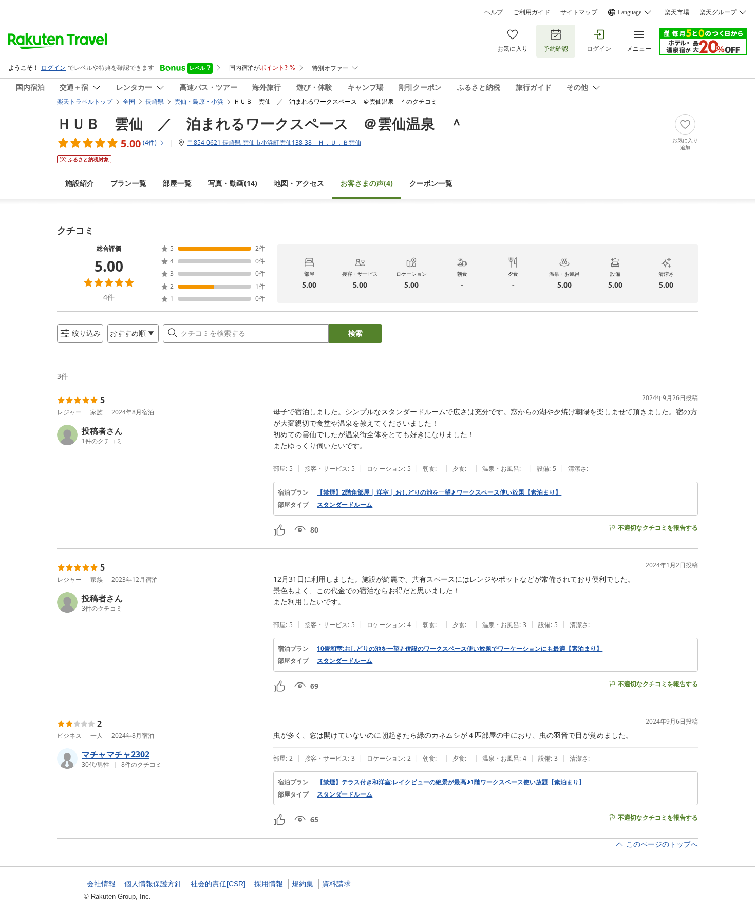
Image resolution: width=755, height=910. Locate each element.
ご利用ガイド (531, 12)
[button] (161, 435)
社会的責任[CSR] (218, 884)
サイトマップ (578, 12)
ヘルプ (493, 12)
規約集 (302, 884)
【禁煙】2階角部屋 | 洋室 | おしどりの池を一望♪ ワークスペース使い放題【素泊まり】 (439, 492)
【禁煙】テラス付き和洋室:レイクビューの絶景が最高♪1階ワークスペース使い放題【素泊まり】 (451, 782)
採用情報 (268, 884)
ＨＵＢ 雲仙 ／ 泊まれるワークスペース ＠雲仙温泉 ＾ (260, 123)
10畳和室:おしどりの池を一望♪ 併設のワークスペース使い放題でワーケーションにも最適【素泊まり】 (459, 648)
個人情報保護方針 (153, 884)
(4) (367, 183)
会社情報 (101, 884)
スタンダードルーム (344, 505)
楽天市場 (677, 12)
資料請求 (336, 884)
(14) (232, 183)
